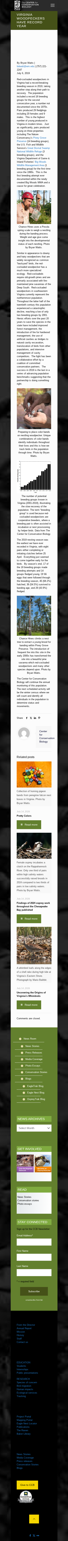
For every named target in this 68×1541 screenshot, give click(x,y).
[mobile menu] (53, 5)
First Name (22, 1251)
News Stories (32, 1046)
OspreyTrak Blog (36, 1099)
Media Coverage (33, 1059)
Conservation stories (28, 1200)
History (20, 1335)
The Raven (22, 1430)
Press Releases (33, 1052)
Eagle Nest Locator (27, 1423)
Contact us (22, 1342)
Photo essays (24, 1204)
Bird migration (24, 1386)
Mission (21, 1331)
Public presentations (27, 1372)
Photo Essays (32, 1065)
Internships (22, 1369)
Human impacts (25, 1389)
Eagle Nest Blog (35, 1092)
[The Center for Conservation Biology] (26, 5)
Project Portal (24, 1416)
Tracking (21, 1396)
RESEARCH (23, 1379)
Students (21, 1366)
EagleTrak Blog (35, 1086)
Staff (19, 1338)
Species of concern (27, 1382)
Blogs (28, 1078)
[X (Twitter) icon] (34, 1535)
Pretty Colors (24, 815)
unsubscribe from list (34, 1300)
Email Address (25, 1235)
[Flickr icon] (37, 1535)
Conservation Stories (36, 1072)
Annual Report (24, 1328)
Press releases (24, 1461)
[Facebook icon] (30, 1535)
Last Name (22, 1266)
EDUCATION (23, 1362)
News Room (30, 1038)
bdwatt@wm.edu (25, 66)
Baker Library (24, 1433)
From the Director (26, 1325)
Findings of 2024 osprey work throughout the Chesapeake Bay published (33, 906)
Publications (23, 1427)
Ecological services (27, 1392)
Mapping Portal (24, 1420)
